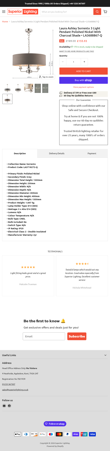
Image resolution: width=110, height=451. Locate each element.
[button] (7, 88)
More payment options (83, 87)
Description (20, 153)
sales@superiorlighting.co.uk (15, 389)
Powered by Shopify (55, 446)
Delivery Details (56, 153)
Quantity (63, 56)
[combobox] (66, 11)
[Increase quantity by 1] (84, 61)
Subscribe (77, 336)
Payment (92, 153)
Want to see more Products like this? (76, 51)
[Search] (97, 11)
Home (5, 21)
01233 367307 (8, 384)
